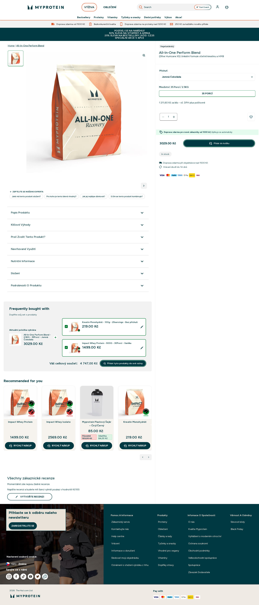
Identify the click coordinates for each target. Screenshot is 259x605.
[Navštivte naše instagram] (9, 577)
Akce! (178, 17)
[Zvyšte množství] (174, 117)
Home (11, 45)
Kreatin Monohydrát (135, 422)
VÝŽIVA (89, 7)
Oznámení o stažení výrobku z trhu (130, 565)
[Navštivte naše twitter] (38, 577)
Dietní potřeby (152, 17)
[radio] (207, 93)
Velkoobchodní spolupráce (202, 558)
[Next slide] (151, 424)
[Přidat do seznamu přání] (251, 117)
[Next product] (149, 457)
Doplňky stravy (166, 565)
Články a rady (165, 536)
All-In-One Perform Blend (30, 45)
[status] (168, 117)
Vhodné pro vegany (168, 550)
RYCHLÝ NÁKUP (23, 445)
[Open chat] (45, 577)
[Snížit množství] (163, 117)
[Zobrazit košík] (226, 7)
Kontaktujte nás (120, 529)
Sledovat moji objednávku (125, 558)
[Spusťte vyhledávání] (141, 7)
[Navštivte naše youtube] (31, 577)
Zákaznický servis (120, 522)
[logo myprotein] (46, 7)
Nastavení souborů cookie (22, 556)
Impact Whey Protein (20, 422)
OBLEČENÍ (109, 7)
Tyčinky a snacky (130, 17)
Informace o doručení (123, 550)
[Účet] (217, 7)
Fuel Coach (204, 7)
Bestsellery (83, 17)
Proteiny (99, 17)
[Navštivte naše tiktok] (23, 577)
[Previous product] (143, 457)
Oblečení (163, 529)
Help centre (117, 536)
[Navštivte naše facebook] (16, 577)
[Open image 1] (15, 58)
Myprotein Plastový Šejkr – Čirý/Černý (96, 424)
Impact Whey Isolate (58, 422)
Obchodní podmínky (199, 550)
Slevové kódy (238, 522)
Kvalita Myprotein (197, 529)
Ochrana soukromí (198, 543)
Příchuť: (163, 70)
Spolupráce (194, 565)
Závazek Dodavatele (199, 572)
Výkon (168, 17)
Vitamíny (112, 17)
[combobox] (174, 7)
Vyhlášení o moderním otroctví (204, 536)
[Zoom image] (143, 55)
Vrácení (115, 543)
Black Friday (237, 529)
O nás (191, 522)
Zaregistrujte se (22, 526)
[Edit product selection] (141, 326)
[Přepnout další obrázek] (144, 186)
